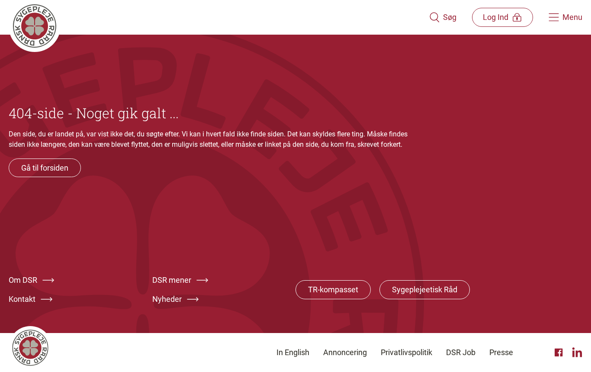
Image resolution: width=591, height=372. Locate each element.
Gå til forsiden (44, 167)
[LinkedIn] (577, 352)
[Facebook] (560, 352)
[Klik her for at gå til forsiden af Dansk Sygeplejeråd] (219, 17)
